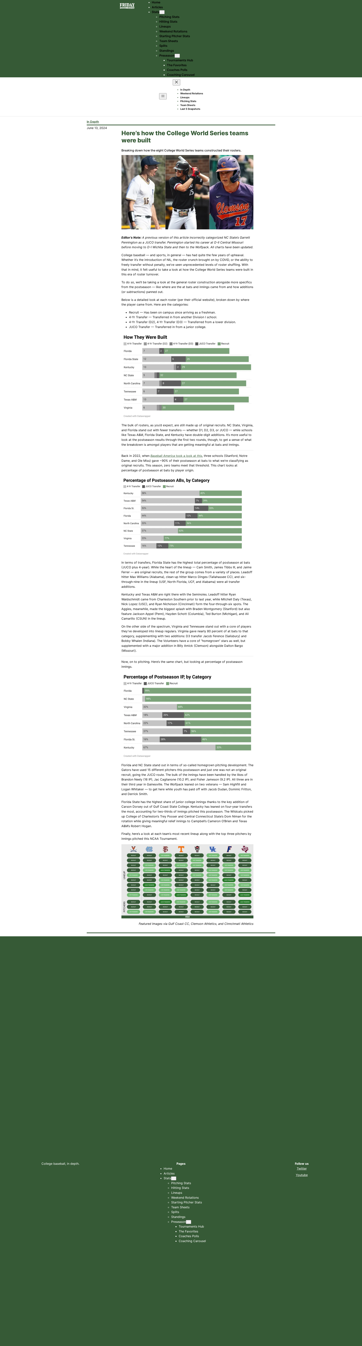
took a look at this (176, 456)
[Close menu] (176, 82)
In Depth (93, 122)
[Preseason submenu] (177, 56)
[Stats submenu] (162, 12)
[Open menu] (163, 96)
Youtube (302, 1175)
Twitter (302, 1168)
